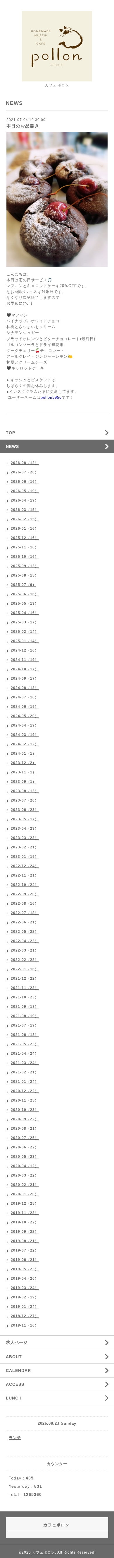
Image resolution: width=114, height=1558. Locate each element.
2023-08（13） (25, 791)
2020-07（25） (25, 1138)
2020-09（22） (25, 1119)
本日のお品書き (22, 125)
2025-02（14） (25, 632)
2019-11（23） (25, 1213)
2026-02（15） (25, 519)
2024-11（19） (25, 660)
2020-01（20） (25, 1194)
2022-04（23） (25, 941)
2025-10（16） (25, 557)
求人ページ (17, 1342)
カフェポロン (43, 1552)
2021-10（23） (25, 997)
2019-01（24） (25, 1307)
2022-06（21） (25, 922)
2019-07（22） (25, 1250)
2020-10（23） (25, 1110)
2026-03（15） (25, 510)
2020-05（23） (25, 1157)
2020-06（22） (25, 1147)
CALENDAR (18, 1370)
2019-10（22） (25, 1222)
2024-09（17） (25, 678)
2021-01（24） (25, 1082)
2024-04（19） (25, 725)
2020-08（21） (25, 1128)
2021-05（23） (25, 1044)
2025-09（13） (25, 566)
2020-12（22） (25, 1091)
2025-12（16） (25, 538)
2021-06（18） (25, 1035)
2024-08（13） (25, 688)
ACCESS (15, 1384)
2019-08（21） (25, 1241)
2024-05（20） (25, 716)
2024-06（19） (25, 707)
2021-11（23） (25, 988)
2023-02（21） (25, 847)
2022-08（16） (25, 903)
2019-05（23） (25, 1269)
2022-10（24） (25, 885)
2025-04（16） (25, 613)
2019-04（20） (25, 1278)
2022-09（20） (25, 894)
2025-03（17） (25, 622)
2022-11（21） (25, 875)
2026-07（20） (25, 472)
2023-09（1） (23, 782)
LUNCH (14, 1398)
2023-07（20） (25, 800)
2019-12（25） (25, 1203)
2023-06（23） (25, 810)
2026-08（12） (25, 463)
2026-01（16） (25, 528)
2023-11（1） (23, 772)
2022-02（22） (25, 960)
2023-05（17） (25, 819)
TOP (10, 432)
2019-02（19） (25, 1297)
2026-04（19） (25, 500)
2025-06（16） (25, 594)
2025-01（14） (25, 641)
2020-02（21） (25, 1185)
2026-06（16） (25, 482)
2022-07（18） (25, 913)
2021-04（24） (25, 1053)
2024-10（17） (25, 669)
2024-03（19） (25, 735)
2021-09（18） (25, 1007)
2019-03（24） (25, 1288)
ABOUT (14, 1356)
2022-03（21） (25, 950)
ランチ (15, 1438)
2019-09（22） (25, 1232)
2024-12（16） (25, 650)
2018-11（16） (25, 1325)
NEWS (12, 446)
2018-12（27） (25, 1316)
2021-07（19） (25, 1025)
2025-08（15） (25, 575)
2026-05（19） (25, 491)
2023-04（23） (25, 828)
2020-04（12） (25, 1166)
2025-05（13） (25, 603)
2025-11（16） (25, 547)
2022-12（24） (25, 866)
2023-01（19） (25, 857)
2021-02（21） (25, 1072)
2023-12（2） (23, 763)
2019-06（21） (25, 1260)
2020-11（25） (25, 1100)
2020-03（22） (25, 1175)
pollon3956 (51, 397)
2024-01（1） (23, 753)
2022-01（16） (25, 969)
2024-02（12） (25, 744)
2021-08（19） (25, 1016)
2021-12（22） (25, 978)
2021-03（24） (25, 1063)
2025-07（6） (23, 585)
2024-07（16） (25, 697)
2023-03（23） (25, 838)
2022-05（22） (25, 932)
